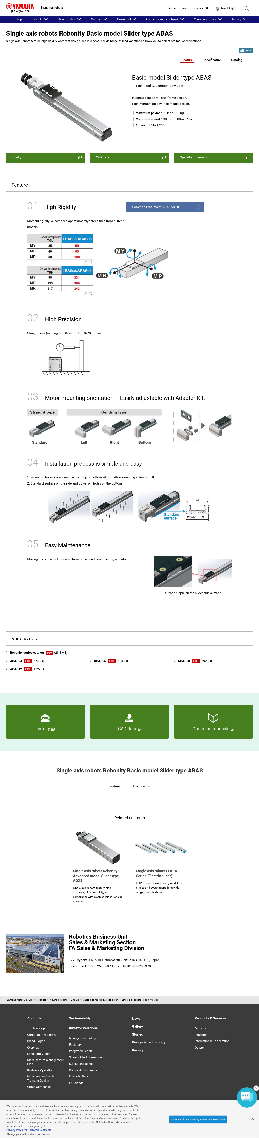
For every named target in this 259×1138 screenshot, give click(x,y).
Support (96, 19)
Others (199, 1047)
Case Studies (67, 19)
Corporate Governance (84, 1070)
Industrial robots (58, 999)
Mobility (200, 1028)
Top (19, 19)
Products (41, 999)
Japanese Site (202, 8)
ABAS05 (111, 661)
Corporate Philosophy (41, 1035)
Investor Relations (83, 1028)
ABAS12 (27, 669)
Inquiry (236, 19)
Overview (33, 1047)
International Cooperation (212, 1041)
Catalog (236, 60)
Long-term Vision (38, 1054)
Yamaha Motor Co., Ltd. (20, 999)
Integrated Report (80, 1051)
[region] (129, 1119)
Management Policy (82, 1038)
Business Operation (40, 1070)
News (184, 8)
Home (172, 8)
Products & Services (210, 1018)
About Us (34, 1018)
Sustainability (80, 1018)
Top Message (36, 1028)
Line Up (37, 19)
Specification (212, 60)
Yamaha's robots (205, 19)
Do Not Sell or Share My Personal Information (198, 1119)
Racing (137, 1050)
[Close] (252, 1118)
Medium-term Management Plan (45, 1062)
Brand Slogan (36, 1041)
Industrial (201, 1035)
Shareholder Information (85, 1057)
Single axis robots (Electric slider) (100, 999)
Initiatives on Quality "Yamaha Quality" (41, 1078)
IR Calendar (76, 1083)
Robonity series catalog (39, 653)
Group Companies (39, 1087)
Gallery (137, 1026)
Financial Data (78, 1076)
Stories (137, 1034)
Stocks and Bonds (81, 1064)
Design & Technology (148, 1042)
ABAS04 (27, 661)
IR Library (75, 1045)
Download (124, 19)
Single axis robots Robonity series (140, 999)
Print (248, 50)
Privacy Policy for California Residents (28, 1130)
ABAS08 (195, 661)
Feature (187, 60)
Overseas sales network (162, 19)
